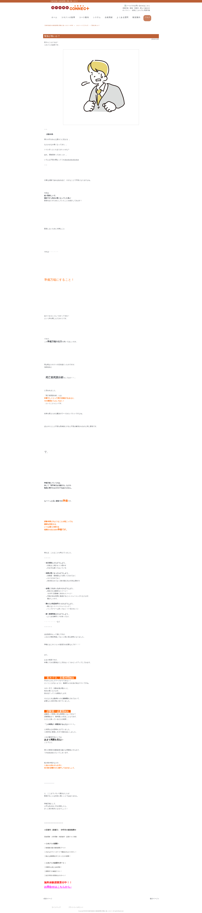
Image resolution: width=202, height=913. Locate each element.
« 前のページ (47, 898)
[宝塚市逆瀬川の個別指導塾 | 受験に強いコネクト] (70, 10)
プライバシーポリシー (75, 907)
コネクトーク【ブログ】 (82, 25)
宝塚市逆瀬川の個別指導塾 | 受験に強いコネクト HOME (59, 25)
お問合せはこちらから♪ (58, 887)
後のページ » (154, 898)
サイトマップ (56, 907)
